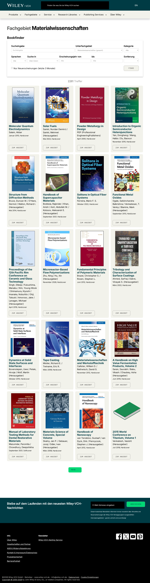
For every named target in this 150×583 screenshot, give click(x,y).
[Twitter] (126, 539)
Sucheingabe (17, 46)
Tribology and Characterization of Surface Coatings (125, 272)
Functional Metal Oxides (123, 196)
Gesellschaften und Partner (19, 544)
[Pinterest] (140, 539)
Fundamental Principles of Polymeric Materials (91, 271)
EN (136, 5)
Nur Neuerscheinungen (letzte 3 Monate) (34, 68)
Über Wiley (12, 540)
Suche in (31, 56)
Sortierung (129, 56)
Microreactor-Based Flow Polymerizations (56, 271)
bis (93, 56)
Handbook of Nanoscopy (85, 433)
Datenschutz (74, 577)
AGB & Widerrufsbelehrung (19, 548)
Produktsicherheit (14, 557)
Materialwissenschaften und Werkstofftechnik (92, 362)
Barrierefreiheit (13, 561)
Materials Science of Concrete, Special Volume (55, 434)
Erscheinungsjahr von (70, 56)
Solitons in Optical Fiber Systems (92, 196)
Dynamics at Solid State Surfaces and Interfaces (21, 363)
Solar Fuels (50, 126)
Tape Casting (51, 360)
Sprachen (16, 56)
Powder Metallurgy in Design (90, 128)
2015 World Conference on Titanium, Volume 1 (124, 434)
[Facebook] (119, 539)
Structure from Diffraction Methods (21, 196)
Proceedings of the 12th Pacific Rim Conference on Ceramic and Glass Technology (20, 275)
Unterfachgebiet (84, 46)
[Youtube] (133, 539)
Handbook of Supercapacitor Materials (52, 197)
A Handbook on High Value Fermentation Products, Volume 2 (125, 363)
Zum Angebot (18, 148)
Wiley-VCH (21, 5)
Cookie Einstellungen (90, 577)
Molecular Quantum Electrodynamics (21, 128)
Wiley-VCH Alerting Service (50, 540)
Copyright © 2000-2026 (12, 580)
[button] (15, 14)
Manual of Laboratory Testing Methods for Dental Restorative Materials (22, 436)
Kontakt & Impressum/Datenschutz (22, 552)
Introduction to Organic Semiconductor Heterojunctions (127, 129)
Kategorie (128, 46)
